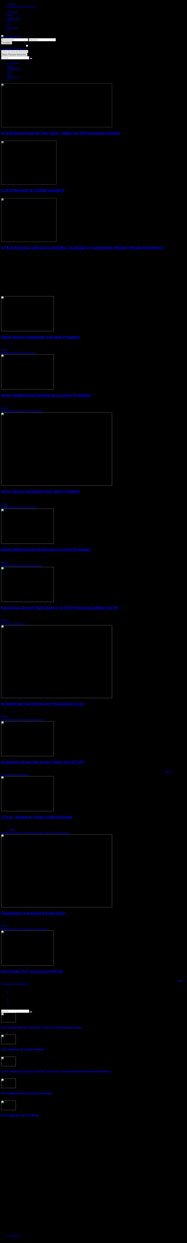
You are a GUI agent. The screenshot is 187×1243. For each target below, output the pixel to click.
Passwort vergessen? (13, 48)
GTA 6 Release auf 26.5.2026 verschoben (26, 1093)
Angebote (6, 352)
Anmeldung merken (13, 45)
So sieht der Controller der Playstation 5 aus (42, 704)
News (10, 15)
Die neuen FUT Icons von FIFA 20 (32, 971)
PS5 (9, 24)
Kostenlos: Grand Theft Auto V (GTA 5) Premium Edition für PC (59, 608)
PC (8, 31)
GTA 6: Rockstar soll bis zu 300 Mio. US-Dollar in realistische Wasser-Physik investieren (82, 248)
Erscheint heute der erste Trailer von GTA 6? (43, 762)
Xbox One (12, 27)
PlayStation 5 (14, 719)
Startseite (12, 11)
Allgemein (6, 774)
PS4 (9, 21)
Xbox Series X (46, 832)
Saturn (15, 352)
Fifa (3, 984)
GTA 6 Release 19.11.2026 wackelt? (32, 190)
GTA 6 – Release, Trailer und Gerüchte (36, 817)
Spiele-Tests (14, 18)
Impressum (13, 1235)
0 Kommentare (27, 352)
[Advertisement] (88, 275)
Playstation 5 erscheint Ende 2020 (33, 913)
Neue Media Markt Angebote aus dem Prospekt (46, 395)
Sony (24, 719)
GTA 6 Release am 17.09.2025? (20, 1115)
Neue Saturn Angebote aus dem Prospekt (40, 337)
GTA (3, 623)
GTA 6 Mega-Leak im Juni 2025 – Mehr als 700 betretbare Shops (60, 133)
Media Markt (19, 411)
